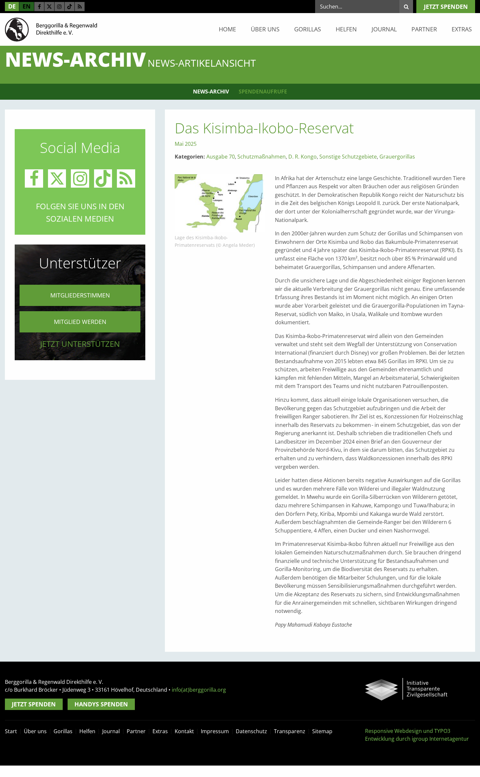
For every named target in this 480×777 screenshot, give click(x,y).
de (12, 6)
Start (11, 731)
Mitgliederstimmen (80, 295)
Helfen (346, 29)
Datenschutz (251, 731)
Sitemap (322, 731)
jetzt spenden (446, 6)
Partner (424, 29)
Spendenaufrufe (263, 91)
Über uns (265, 29)
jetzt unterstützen (80, 343)
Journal (384, 29)
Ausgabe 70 (220, 156)
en (27, 6)
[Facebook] (39, 6)
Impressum (215, 731)
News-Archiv (211, 91)
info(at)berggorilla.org (199, 689)
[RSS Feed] (80, 6)
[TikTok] (69, 6)
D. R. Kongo (302, 156)
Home (227, 29)
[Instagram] (59, 6)
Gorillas (307, 29)
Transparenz (289, 731)
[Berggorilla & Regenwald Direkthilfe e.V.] (51, 29)
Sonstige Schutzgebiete (348, 156)
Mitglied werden (80, 322)
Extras (462, 29)
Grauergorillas (397, 156)
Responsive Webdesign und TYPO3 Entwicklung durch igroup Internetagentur (417, 734)
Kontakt (184, 731)
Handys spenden (101, 704)
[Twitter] (49, 6)
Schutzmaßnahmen (261, 156)
